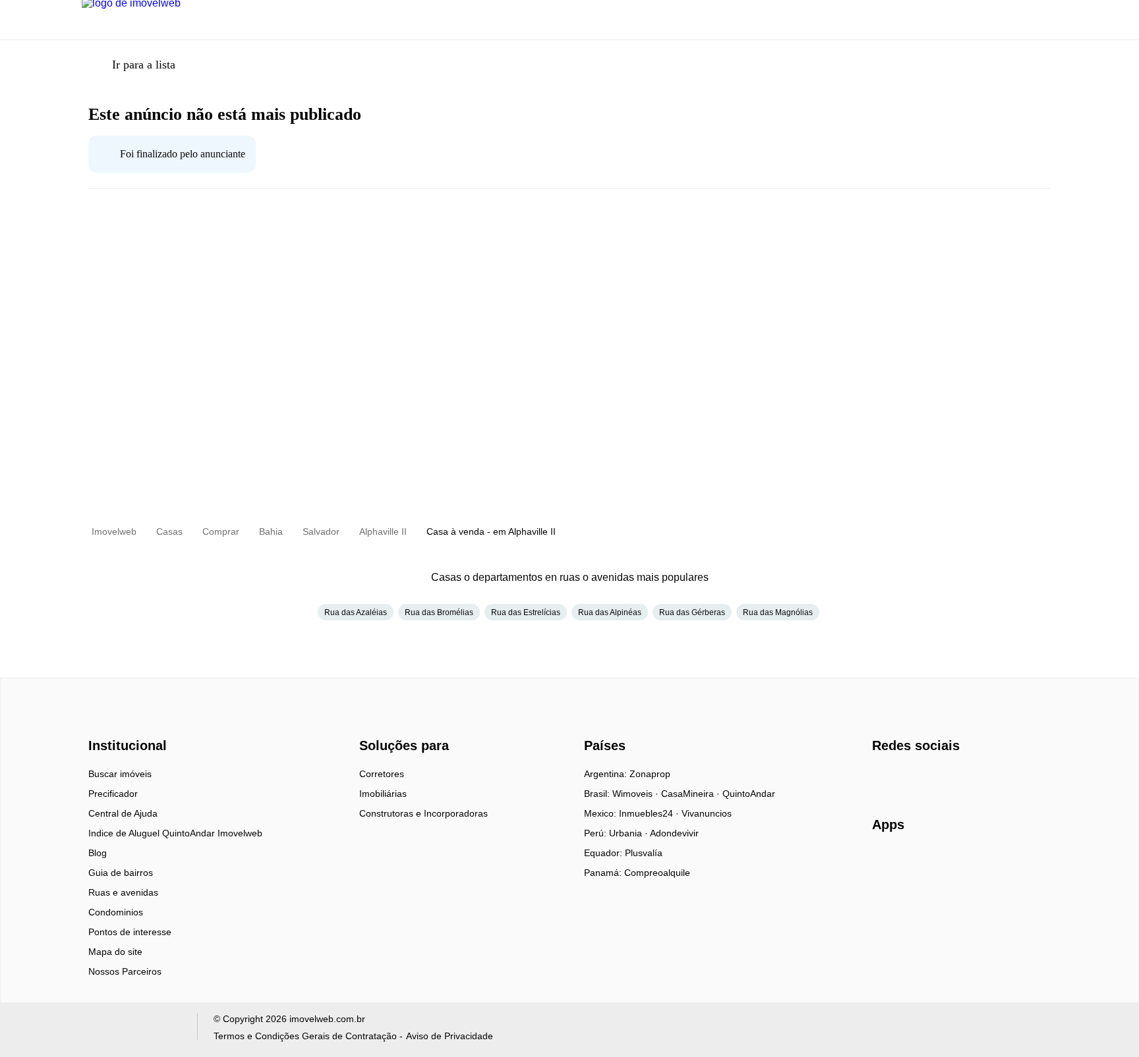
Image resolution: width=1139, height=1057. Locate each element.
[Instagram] (905, 778)
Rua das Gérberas (692, 612)
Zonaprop (649, 774)
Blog (97, 853)
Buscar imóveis (120, 774)
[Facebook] (883, 778)
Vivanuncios (707, 813)
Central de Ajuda (123, 813)
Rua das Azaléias (355, 612)
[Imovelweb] (134, 722)
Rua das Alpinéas (609, 612)
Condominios (115, 912)
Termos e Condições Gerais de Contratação (305, 1036)
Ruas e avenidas (123, 892)
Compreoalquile (657, 872)
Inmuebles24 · (650, 813)
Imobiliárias (383, 793)
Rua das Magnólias (778, 612)
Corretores (381, 774)
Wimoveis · (636, 793)
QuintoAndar (748, 793)
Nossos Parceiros (124, 971)
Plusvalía (643, 853)
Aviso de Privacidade (449, 1036)
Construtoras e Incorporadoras (423, 813)
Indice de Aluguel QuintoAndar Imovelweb (175, 833)
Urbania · (629, 833)
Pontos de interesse (129, 932)
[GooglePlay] (1003, 863)
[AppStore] (914, 862)
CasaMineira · (691, 793)
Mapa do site (115, 951)
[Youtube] (926, 778)
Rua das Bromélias (439, 612)
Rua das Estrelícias (525, 612)
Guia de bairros (120, 872)
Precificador (113, 793)
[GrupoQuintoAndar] (131, 1030)
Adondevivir (674, 833)
